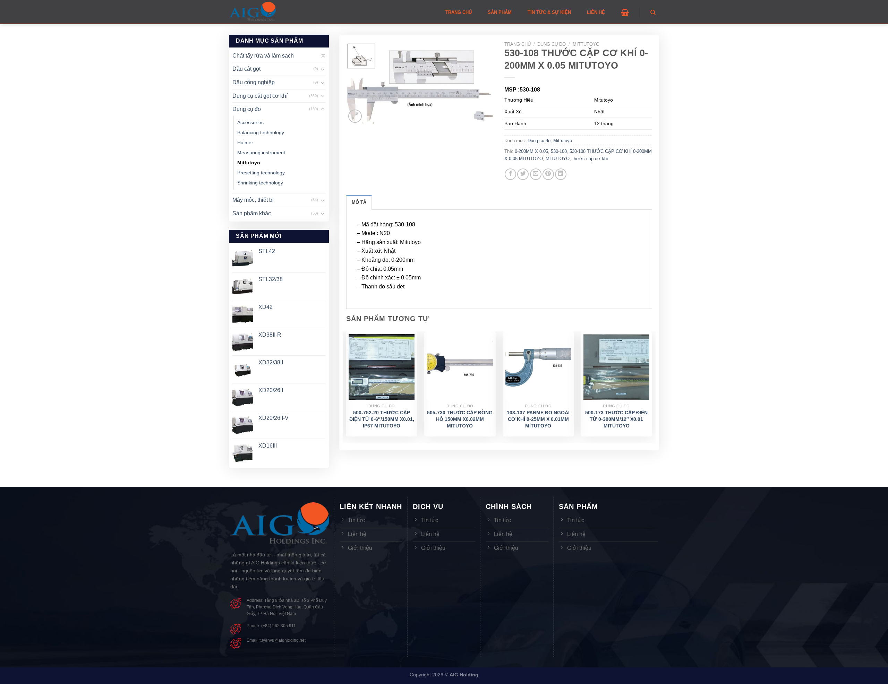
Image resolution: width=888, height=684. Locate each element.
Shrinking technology (260, 182)
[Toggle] (322, 69)
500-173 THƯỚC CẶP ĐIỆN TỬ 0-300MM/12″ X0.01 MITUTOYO (616, 419)
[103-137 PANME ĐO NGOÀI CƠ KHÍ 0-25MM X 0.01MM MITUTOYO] (538, 367)
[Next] (652, 387)
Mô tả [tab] (359, 202)
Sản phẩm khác (251, 213)
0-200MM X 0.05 (531, 151)
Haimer (245, 142)
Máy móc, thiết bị (253, 200)
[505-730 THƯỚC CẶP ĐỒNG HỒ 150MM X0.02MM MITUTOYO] (460, 367)
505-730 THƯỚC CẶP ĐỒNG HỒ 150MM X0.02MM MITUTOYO (460, 419)
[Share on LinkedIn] (560, 174)
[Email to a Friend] (535, 174)
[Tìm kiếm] (653, 12)
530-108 (559, 151)
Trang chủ (517, 44)
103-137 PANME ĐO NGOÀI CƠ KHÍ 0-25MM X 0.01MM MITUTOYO (538, 419)
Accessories (250, 122)
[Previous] (346, 387)
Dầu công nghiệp (253, 82)
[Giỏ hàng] (624, 12)
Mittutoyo (248, 162)
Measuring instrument (261, 152)
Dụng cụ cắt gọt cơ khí (260, 96)
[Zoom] (355, 116)
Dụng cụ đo (246, 109)
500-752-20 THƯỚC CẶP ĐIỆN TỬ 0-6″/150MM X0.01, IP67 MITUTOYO (381, 419)
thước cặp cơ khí (590, 158)
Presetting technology (261, 172)
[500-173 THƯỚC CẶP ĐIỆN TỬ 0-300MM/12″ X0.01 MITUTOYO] (616, 367)
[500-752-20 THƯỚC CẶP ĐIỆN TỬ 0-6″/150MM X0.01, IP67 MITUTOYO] (382, 367)
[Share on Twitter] (523, 174)
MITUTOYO (558, 158)
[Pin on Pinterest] (548, 174)
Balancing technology (260, 132)
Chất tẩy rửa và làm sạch (263, 56)
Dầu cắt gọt (246, 69)
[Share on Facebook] (510, 174)
